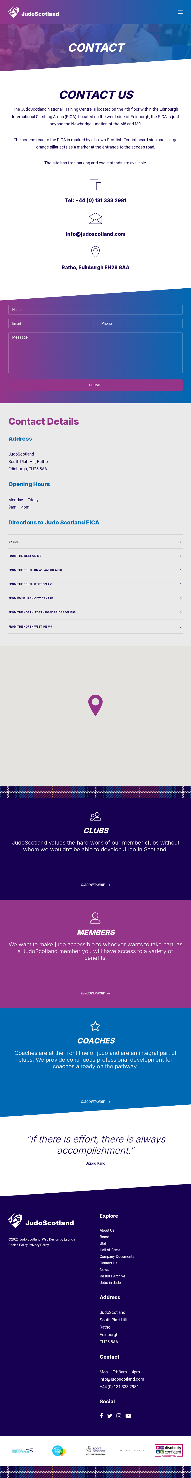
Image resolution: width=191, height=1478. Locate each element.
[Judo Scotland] (33, 12)
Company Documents (117, 1256)
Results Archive (112, 1276)
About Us (107, 1230)
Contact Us (108, 1263)
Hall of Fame (110, 1250)
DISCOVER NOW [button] (93, 885)
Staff (104, 1243)
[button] (180, 12)
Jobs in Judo (110, 1282)
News (104, 1269)
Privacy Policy (39, 1245)
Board (104, 1237)
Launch (69, 1239)
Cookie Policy (17, 1245)
